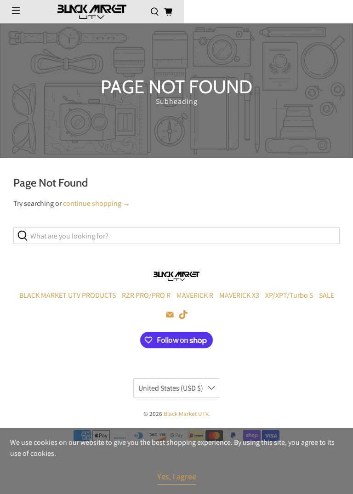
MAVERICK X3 (239, 295)
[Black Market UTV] (92, 11)
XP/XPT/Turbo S (289, 295)
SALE (326, 295)
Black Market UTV (186, 413)
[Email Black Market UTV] (169, 317)
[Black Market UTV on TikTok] (183, 317)
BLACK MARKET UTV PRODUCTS (67, 295)
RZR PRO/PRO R (146, 295)
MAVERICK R (194, 295)
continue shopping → (96, 203)
